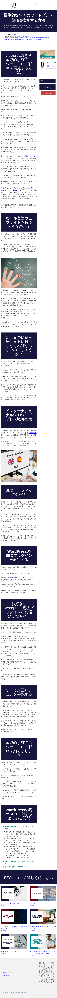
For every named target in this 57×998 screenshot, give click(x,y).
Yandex (3, 190)
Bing (32, 188)
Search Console (24, 188)
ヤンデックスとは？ (36, 903)
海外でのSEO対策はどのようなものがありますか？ (20, 862)
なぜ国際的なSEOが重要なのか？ (15, 867)
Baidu (15, 190)
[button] (35, 5)
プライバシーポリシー (8, 972)
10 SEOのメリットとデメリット (10, 951)
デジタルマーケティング (31, 36)
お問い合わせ (6, 975)
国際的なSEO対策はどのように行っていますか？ (19, 827)
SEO (24, 36)
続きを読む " (3, 905)
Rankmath (12, 578)
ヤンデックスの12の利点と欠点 (10, 903)
